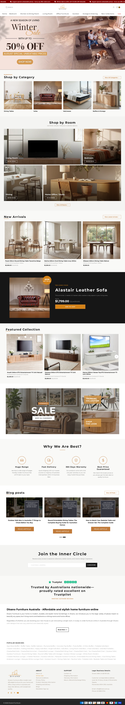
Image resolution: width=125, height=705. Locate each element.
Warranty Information (71, 678)
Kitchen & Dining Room (29, 14)
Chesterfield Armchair (29, 651)
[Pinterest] (14, 693)
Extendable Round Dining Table (89, 656)
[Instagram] (11, 693)
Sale (120, 14)
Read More (61, 630)
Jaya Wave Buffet (13, 646)
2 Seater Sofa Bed (13, 648)
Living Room (48, 14)
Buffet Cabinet (36, 646)
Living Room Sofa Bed (77, 648)
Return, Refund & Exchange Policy (75, 680)
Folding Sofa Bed (27, 648)
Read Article (24, 529)
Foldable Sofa (87, 659)
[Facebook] (8, 693)
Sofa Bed (64, 648)
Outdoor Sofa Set (47, 656)
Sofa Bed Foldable (106, 648)
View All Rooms (61, 205)
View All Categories (111, 77)
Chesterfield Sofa (13, 651)
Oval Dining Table (108, 656)
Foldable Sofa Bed (101, 646)
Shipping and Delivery (43, 684)
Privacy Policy (40, 680)
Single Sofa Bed (54, 648)
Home (4, 14)
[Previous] (8, 357)
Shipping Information (71, 676)
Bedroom (13, 14)
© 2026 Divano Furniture (11, 703)
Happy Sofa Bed (41, 648)
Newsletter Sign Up (42, 689)
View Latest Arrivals (111, 217)
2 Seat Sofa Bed (92, 648)
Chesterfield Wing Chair (63, 651)
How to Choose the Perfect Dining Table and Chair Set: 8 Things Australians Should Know (62, 522)
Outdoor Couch (50, 659)
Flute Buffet (77, 646)
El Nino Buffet (88, 646)
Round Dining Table (29, 654)
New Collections (108, 14)
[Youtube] (18, 693)
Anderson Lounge (13, 659)
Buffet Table (25, 646)
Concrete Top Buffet (64, 646)
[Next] (116, 357)
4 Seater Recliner (33, 656)
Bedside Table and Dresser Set (105, 659)
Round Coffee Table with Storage (50, 654)
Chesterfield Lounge (45, 651)
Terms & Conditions (42, 678)
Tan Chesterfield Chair (96, 651)
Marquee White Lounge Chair (32, 659)
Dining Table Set (64, 659)
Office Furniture (62, 14)
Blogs (38, 687)
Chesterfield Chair (80, 651)
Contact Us (67, 673)
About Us (39, 673)
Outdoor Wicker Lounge (72, 654)
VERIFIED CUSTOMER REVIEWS (62, 598)
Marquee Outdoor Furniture (65, 656)
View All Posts (110, 493)
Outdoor (76, 14)
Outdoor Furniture (13, 654)
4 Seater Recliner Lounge (16, 656)
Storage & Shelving (90, 14)
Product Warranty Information (45, 682)
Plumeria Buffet (49, 646)
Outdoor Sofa (111, 651)
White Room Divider (90, 654)
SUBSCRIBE (91, 565)
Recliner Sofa (76, 659)
